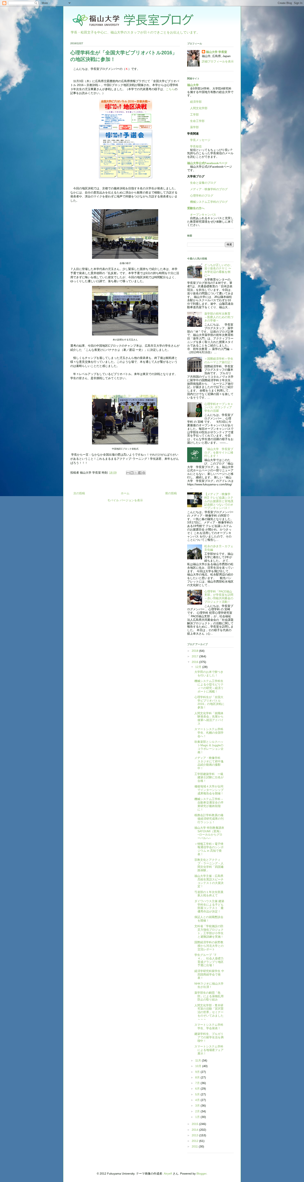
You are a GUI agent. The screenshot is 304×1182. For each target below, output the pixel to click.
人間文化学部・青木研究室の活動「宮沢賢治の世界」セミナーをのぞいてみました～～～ (209, 1012)
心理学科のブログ (200, 195)
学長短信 (194, 146)
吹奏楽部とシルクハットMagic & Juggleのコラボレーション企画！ (209, 747)
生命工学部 (197, 121)
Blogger (201, 1173)
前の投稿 (171, 493)
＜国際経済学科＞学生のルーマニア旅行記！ (218, 360)
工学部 (194, 114)
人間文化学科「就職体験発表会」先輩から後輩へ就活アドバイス (209, 718)
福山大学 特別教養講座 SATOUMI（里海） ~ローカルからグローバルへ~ (210, 833)
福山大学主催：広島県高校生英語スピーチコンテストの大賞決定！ (209, 881)
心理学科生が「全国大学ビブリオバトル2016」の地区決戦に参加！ (209, 702)
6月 (198, 1088)
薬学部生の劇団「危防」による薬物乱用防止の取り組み (209, 996)
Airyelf (168, 1173)
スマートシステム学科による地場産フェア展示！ (209, 1050)
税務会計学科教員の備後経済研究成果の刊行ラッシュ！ (209, 818)
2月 (198, 1111)
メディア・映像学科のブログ (207, 189)
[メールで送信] (128, 473)
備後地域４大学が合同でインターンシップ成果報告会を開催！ (209, 790)
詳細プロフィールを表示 (218, 61)
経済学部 (196, 101)
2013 (195, 1135)
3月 (198, 1105)
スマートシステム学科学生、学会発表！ (208, 1026)
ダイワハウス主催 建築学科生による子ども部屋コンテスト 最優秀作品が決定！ (209, 906)
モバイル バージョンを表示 (125, 500)
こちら (170, 89)
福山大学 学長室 (216, 52)
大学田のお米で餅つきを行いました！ (208, 673)
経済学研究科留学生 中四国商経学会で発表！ (209, 974)
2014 (195, 1129)
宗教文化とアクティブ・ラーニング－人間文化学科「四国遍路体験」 (209, 865)
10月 (198, 1066)
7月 (198, 1083)
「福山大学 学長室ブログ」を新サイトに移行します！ (218, 452)
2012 (195, 1141)
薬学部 (194, 127)
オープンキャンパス (201, 214)
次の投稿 (79, 493)
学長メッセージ (198, 140)
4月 (198, 1100)
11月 (198, 1060)
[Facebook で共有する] (140, 473)
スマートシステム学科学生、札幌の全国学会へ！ (209, 732)
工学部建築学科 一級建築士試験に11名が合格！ (209, 777)
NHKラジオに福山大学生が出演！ (209, 985)
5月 (198, 1094)
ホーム (125, 493)
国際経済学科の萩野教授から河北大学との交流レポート (209, 946)
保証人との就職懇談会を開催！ (208, 918)
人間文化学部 (198, 108)
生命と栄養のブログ (201, 182)
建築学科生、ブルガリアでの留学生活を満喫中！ (209, 1037)
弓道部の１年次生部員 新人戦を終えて (210, 893)
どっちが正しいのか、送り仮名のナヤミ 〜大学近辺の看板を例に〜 (218, 270)
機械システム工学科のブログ (207, 201)
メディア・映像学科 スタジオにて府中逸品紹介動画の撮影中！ (209, 763)
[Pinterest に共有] (144, 473)
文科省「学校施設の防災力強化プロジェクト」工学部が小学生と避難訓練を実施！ (209, 931)
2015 (195, 1124)
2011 (195, 1146)
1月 (198, 1117)
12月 (198, 667)
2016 (195, 662)
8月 (198, 1077)
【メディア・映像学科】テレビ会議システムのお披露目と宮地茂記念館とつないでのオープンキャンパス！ (218, 501)
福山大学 (193, 85)
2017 (195, 656)
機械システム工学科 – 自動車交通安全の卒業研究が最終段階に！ (209, 804)
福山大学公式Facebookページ (207, 163)
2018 (195, 650)
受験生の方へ (196, 208)
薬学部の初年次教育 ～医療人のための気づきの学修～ (218, 317)
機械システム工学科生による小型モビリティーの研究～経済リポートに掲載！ (209, 686)
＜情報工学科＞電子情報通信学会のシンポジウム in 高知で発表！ (209, 849)
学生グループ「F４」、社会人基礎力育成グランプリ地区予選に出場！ (209, 960)
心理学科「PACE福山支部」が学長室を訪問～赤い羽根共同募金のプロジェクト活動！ (218, 596)
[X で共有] (136, 473)
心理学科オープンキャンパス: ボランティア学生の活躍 (218, 407)
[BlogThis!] (132, 473)
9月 (198, 1071)
